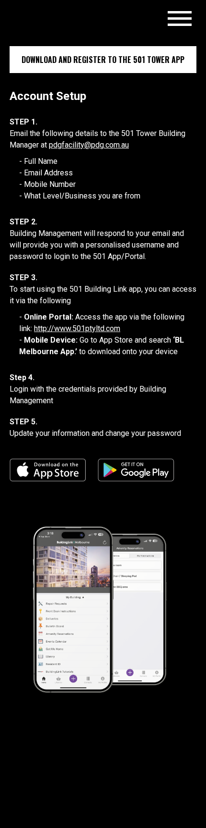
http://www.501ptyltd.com (77, 328)
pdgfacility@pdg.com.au (89, 144)
